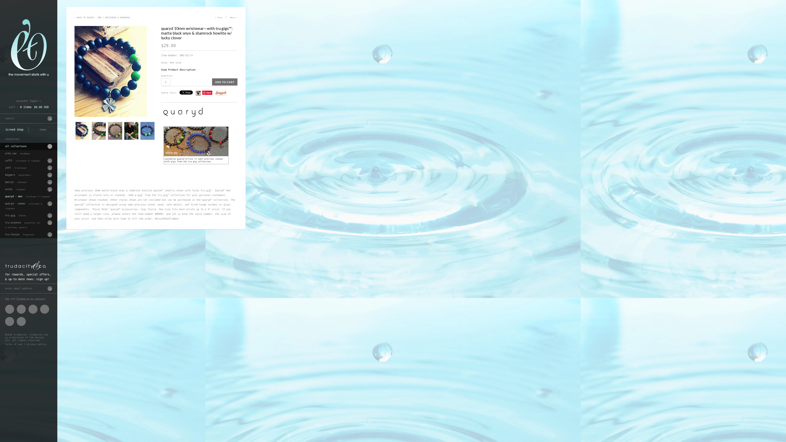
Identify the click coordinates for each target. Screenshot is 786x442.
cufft (22, 160)
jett (16, 167)
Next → (233, 17)
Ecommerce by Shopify (31, 299)
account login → (28, 101)
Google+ (44, 309)
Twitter (21, 309)
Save (208, 92)
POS (7, 299)
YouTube (21, 321)
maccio (16, 182)
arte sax (17, 153)
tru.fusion (19, 234)
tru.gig (15, 215)
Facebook (9, 309)
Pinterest (32, 309)
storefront (12, 139)
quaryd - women (23, 206)
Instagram (9, 321)
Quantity (167, 75)
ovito (15, 189)
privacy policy (37, 344)
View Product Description (178, 69)
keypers (18, 175)
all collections (16, 146)
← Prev (218, 17)
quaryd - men (27, 196)
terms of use (13, 344)
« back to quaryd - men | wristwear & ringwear (102, 17)
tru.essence (22, 225)
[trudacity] (28, 13)
